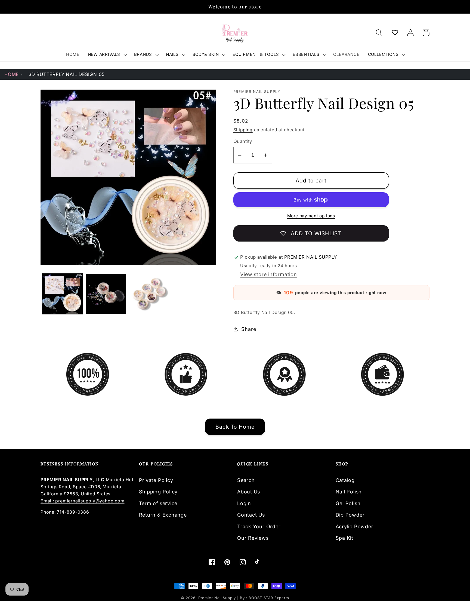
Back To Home (235, 426)
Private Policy (156, 480)
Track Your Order (258, 526)
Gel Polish (348, 503)
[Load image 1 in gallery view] (62, 294)
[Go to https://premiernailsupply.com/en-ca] (235, 33)
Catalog (345, 480)
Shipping (243, 129)
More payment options (311, 215)
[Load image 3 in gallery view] (149, 294)
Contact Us (251, 515)
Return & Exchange (163, 515)
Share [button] (248, 329)
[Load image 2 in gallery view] (106, 294)
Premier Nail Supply (217, 598)
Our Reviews (253, 538)
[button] (107, 54)
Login (244, 503)
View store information (268, 274)
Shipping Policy (158, 492)
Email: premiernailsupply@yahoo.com (83, 501)
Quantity (242, 141)
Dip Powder (350, 515)
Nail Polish (349, 492)
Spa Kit (344, 538)
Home (11, 74)
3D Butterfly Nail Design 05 (67, 74)
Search (246, 480)
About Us (248, 492)
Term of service (158, 503)
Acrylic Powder (354, 526)
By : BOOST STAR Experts (264, 598)
